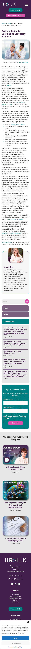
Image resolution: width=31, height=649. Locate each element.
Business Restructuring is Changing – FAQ (12, 352)
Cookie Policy (11, 647)
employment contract (18, 125)
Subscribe (15, 423)
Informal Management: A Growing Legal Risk (15, 539)
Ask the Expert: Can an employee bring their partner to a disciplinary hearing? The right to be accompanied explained (15, 374)
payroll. (9, 85)
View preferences (15, 643)
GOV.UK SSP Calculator (15, 219)
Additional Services (15, 598)
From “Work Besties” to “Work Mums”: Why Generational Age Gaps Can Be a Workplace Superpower (14, 362)
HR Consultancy (15, 596)
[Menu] (26, 4)
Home (4, 23)
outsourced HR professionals (11, 233)
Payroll (15, 600)
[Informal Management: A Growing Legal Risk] (15, 526)
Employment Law (22, 62)
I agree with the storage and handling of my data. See (15, 416)
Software (15, 602)
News (9, 23)
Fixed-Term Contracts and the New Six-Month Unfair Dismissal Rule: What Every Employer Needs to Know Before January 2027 (15, 331)
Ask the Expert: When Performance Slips (15, 468)
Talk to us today (7, 242)
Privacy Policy (18, 647)
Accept (15, 638)
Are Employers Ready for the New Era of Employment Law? (15, 505)
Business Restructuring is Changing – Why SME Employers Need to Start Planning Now (14, 343)
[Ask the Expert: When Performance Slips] (15, 454)
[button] (28, 622)
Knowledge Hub (15, 619)
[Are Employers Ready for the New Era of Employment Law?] (15, 490)
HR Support (15, 594)
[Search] (27, 301)
